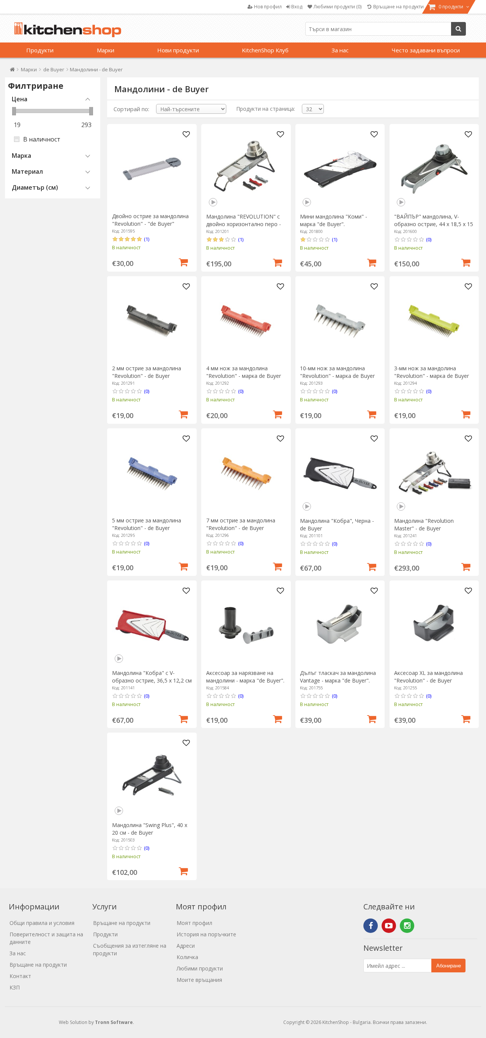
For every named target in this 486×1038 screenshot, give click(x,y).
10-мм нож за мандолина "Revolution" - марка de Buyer (337, 372)
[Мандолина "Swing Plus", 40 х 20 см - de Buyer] (152, 778)
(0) (428, 239)
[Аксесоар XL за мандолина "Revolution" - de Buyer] (434, 625)
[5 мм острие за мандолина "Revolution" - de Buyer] (152, 473)
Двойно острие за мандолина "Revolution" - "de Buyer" (150, 219)
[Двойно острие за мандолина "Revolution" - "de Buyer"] (152, 169)
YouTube (389, 925)
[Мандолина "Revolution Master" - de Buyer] (434, 473)
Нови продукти (178, 50)
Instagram (407, 925)
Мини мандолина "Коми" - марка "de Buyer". (333, 220)
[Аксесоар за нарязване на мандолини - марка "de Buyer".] (246, 625)
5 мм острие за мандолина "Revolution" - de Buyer (146, 524)
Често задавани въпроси (426, 50)
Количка (187, 957)
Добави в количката (183, 261)
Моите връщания (199, 979)
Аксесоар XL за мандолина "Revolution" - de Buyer (428, 676)
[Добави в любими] (186, 134)
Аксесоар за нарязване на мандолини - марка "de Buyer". (245, 676)
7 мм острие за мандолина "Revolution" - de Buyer (240, 524)
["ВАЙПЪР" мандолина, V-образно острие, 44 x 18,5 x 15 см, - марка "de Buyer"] (434, 169)
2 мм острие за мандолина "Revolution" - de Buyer (146, 372)
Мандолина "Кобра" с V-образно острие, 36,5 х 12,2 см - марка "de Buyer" (152, 680)
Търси (458, 29)
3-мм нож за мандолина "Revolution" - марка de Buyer (431, 372)
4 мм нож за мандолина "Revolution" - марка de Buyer (243, 372)
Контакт (20, 976)
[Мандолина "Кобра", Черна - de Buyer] (340, 473)
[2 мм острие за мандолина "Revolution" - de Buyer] (152, 321)
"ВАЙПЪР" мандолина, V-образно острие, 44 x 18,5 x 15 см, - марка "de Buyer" (433, 224)
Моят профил (194, 922)
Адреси (186, 945)
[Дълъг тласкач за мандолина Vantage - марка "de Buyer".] (340, 625)
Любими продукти (200, 968)
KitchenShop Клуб (265, 50)
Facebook (370, 925)
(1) (146, 239)
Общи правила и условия (41, 922)
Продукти (40, 50)
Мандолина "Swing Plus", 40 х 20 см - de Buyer (149, 828)
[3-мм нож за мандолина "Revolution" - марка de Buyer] (434, 321)
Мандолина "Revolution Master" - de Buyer (424, 524)
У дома (12, 71)
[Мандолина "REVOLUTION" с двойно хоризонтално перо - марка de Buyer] (246, 169)
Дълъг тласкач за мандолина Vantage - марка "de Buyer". (338, 676)
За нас (340, 50)
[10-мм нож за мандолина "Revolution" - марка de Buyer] (340, 321)
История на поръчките (206, 934)
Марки (105, 50)
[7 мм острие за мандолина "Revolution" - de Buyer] (246, 473)
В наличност (41, 139)
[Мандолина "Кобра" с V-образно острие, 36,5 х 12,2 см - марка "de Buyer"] (152, 625)
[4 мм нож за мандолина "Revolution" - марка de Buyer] (246, 321)
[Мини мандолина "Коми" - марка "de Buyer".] (340, 169)
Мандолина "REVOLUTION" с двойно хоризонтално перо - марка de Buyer (243, 224)
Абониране (448, 966)
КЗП (14, 987)
